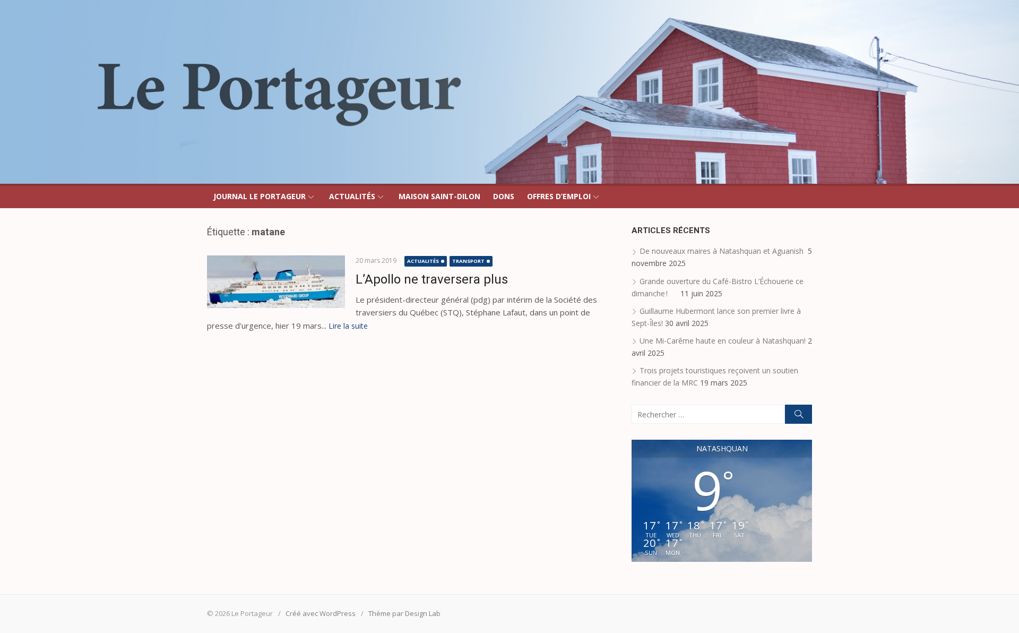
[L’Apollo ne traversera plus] (276, 281)
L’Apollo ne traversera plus (432, 279)
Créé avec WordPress (321, 613)
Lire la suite (348, 326)
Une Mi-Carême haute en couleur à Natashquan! (723, 341)
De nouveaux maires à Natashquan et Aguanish (723, 251)
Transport (468, 261)
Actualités (352, 196)
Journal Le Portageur (259, 196)
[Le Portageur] (509, 92)
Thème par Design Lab (404, 613)
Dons (503, 196)
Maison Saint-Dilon (439, 196)
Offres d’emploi (559, 196)
